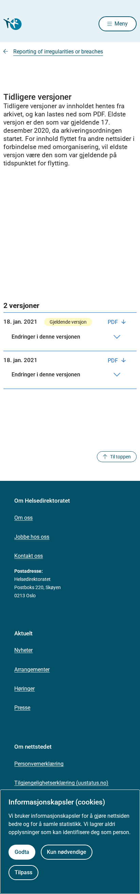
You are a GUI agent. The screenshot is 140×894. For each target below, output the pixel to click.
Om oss (23, 518)
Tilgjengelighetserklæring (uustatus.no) (61, 783)
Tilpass (23, 872)
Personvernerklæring (39, 764)
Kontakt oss (28, 556)
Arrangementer (32, 669)
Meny (121, 23)
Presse (22, 707)
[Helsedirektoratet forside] (11, 24)
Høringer (24, 688)
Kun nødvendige (66, 852)
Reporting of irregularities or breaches (58, 51)
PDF (113, 322)
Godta (22, 852)
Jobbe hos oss (31, 537)
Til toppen (120, 456)
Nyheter (23, 650)
